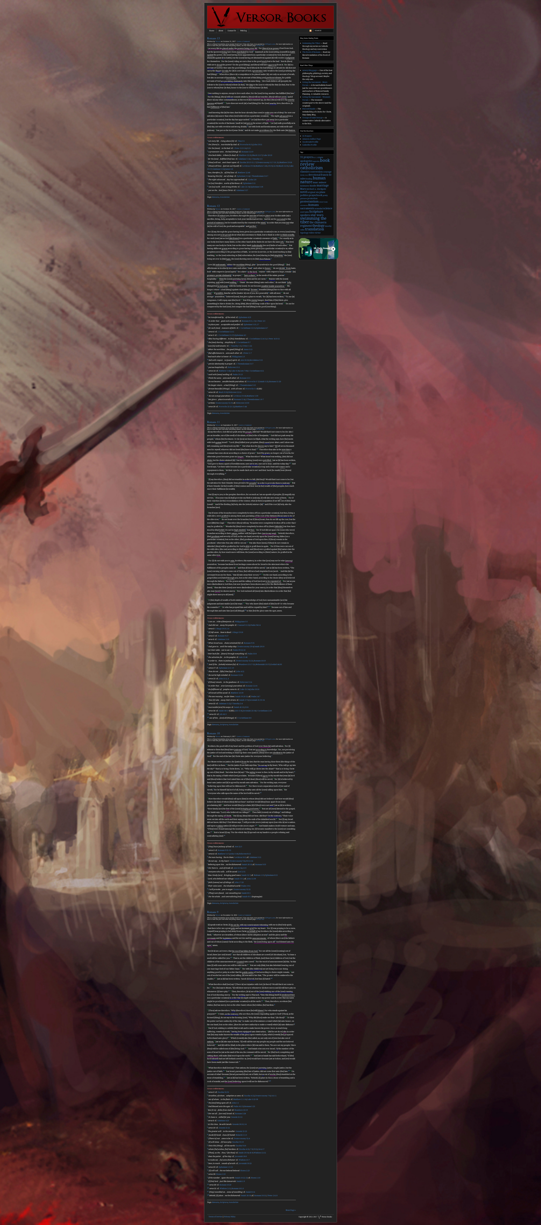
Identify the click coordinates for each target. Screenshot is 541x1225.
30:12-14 (249, 861)
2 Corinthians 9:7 (243, 342)
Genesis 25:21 (224, 1128)
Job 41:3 (223, 714)
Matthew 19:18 (286, 162)
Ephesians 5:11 (249, 183)
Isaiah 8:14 (250, 1192)
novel (303, 192)
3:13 (248, 148)
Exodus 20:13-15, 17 (248, 162)
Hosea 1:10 (220, 1174)
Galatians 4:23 (223, 1121)
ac (224, 1077)
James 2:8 (229, 169)
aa (269, 607)
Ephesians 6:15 (271, 875)
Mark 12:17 (257, 155)
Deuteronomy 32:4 (242, 1138)
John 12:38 (251, 879)
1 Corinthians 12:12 (226, 332)
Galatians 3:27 (242, 190)
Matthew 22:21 (245, 155)
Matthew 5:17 (223, 854)
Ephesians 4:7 (262, 328)
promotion (312, 198)
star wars (317, 215)
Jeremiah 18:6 (241, 1156)
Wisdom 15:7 (244, 1160)
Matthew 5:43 (261, 166)
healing (309, 179)
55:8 (246, 707)
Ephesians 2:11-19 (226, 668)
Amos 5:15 (248, 349)
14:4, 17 (261, 1149)
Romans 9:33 (260, 864)
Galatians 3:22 (224, 704)
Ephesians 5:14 (243, 176)
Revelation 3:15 (256, 360)
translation (225, 197)
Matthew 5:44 (224, 371)
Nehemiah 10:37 (263, 664)
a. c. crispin (318, 157)
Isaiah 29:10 (259, 646)
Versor (217, 41)
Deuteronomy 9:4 (237, 861)
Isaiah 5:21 (263, 382)
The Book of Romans (311, 52)
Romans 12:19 (247, 152)
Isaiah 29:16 (244, 1153)
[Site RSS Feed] (310, 31)
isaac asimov (319, 182)
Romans (215, 197)
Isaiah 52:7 (245, 875)
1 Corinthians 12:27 (225, 335)
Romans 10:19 (260, 661)
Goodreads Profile (310, 142)
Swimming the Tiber (311, 43)
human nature (313, 180)
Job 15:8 (238, 711)
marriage (323, 185)
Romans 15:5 (245, 378)
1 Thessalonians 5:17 (244, 364)
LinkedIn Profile (309, 145)
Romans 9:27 (223, 636)
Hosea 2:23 (245, 1171)
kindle (313, 185)
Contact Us (232, 31)
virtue (318, 233)
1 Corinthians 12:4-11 (257, 339)
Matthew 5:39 (252, 396)
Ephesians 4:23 (245, 317)
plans (322, 192)
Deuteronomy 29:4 (245, 646)
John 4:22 (240, 672)
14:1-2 (273, 1096)
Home (211, 31)
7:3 (251, 1149)
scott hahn (304, 212)
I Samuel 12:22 (243, 625)
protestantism (309, 201)
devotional (314, 174)
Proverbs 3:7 (253, 382)
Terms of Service (215, 1217)
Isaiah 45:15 (239, 707)
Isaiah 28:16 (247, 864)
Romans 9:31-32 (224, 850)
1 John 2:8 (252, 180)
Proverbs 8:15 (246, 145)
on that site (260, 45)
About (221, 31)
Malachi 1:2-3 (241, 1135)
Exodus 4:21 (244, 1149)
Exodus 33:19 (238, 1142)
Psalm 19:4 (245, 886)
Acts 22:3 (238, 847)
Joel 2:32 (241, 872)
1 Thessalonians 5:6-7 (259, 176)
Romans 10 (213, 733)
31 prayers (306, 157)
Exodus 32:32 (223, 1092)
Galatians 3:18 (223, 639)
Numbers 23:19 (241, 1110)
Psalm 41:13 (238, 1106)
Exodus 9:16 (241, 1146)
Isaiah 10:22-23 (241, 1178)
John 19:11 (257, 145)
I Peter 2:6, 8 (272, 1196)
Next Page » (291, 1210)
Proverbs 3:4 (251, 389)
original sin (313, 192)
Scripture (224, 724)
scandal (319, 208)
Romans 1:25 (249, 1106)
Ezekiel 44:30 (276, 664)
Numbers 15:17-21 (247, 664)
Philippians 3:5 (241, 622)
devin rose (304, 175)
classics (305, 171)
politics (304, 195)
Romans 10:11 (260, 1196)
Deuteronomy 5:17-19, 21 (268, 162)
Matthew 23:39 (237, 693)
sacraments (307, 208)
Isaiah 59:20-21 (241, 696)
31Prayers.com (270, 44)
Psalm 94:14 (255, 625)
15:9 (244, 868)
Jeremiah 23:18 (249, 711)
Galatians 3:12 (255, 857)
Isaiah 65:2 (246, 897)
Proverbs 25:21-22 (226, 407)
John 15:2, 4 (224, 679)
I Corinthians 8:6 (244, 718)
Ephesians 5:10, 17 (251, 324)
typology (304, 233)
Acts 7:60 (244, 371)
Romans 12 (213, 206)
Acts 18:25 (244, 360)
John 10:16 (254, 689)
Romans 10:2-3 (238, 1188)
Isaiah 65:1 (246, 893)
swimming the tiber (313, 220)
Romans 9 (212, 912)
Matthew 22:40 (244, 173)
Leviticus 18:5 (240, 857)
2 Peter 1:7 (247, 353)
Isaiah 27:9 (243, 700)
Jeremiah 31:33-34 (257, 700)
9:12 (255, 1149)
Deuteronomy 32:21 (244, 661)
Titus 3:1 (241, 141)
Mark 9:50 (223, 392)
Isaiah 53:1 (238, 879)
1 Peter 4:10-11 (273, 339)
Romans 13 (213, 38)
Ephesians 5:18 (256, 187)
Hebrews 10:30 (242, 403)
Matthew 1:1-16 (239, 1099)
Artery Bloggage (309, 70)
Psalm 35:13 (238, 374)
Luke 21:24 (244, 689)
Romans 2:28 (240, 1113)
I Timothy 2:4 (237, 704)
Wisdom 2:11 (225, 1188)
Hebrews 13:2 (234, 367)
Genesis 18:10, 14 (239, 1124)
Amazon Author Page (311, 139)
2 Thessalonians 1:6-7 (255, 399)
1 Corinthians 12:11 (247, 328)
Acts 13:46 (243, 657)
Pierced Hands (308, 109)
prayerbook (315, 195)
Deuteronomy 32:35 (224, 403)
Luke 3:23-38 (252, 1099)
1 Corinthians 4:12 (256, 371)
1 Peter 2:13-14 (240, 148)
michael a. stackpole (316, 189)
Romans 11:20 (275, 382)
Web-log (243, 31)
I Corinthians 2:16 (264, 711)
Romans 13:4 (239, 399)
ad (270, 1081)
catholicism (311, 168)
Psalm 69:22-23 (239, 650)
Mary (303, 189)
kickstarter (304, 186)
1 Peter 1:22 (247, 346)
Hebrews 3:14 (246, 682)
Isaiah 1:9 (241, 1181)
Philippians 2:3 (238, 357)
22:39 (275, 166)
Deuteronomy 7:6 (262, 1096)
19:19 (270, 166)
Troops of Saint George (312, 118)
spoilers (305, 215)
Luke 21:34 (245, 187)
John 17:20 (239, 882)
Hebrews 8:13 (245, 854)
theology (318, 225)
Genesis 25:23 (241, 1131)
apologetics (306, 161)
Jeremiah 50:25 (245, 1163)
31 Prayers (306, 136)
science (327, 208)
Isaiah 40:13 (224, 711)
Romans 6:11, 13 (248, 321)
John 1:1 (235, 1103)
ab (245, 610)
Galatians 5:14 (244, 159)
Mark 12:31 (283, 166)
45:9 (251, 1153)
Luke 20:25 (267, 155)
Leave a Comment (243, 41)
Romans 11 (213, 422)
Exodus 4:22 (249, 1096)
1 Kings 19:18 (237, 632)
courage (327, 172)
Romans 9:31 (249, 643)
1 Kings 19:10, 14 (222, 629)
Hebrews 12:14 (234, 392)
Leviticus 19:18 (248, 166)
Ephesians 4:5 (240, 335)
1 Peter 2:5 (260, 321)
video (311, 233)
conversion (316, 171)
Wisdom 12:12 (260, 1153)
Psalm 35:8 (252, 654)
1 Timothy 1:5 (256, 159)
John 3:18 (234, 854)
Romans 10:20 (225, 1185)
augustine (316, 161)
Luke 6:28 (235, 371)
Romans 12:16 (237, 675)
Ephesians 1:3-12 (226, 1167)
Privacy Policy (229, 1217)
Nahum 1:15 (259, 875)
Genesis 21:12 (236, 1117)
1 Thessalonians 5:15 (247, 385)
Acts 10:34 (238, 868)
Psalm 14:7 (255, 696)
